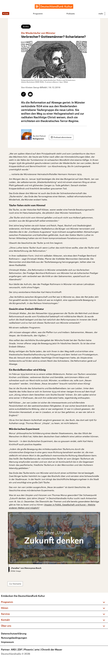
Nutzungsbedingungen (14, 637)
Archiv (26, 26)
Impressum (7, 641)
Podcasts (71, 13)
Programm (38, 13)
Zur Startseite (15, 584)
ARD (14, 649)
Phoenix (29, 649)
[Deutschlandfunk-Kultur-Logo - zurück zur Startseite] (54, 6)
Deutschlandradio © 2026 (15, 653)
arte (38, 649)
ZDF (20, 649)
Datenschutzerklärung (13, 633)
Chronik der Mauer (51, 649)
